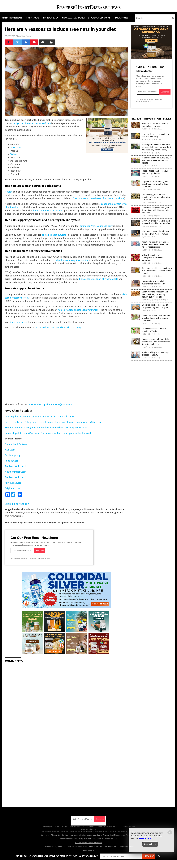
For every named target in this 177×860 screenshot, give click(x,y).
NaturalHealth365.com (16, 444)
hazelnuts (84, 512)
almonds (25, 509)
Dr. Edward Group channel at (50, 404)
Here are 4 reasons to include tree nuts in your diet (155, 124)
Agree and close (150, 844)
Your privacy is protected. (19, 558)
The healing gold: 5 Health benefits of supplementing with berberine (156, 197)
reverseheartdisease (12, 18)
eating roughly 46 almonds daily (96, 226)
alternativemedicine (100, 18)
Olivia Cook (25, 36)
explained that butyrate (54, 235)
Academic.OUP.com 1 (15, 466)
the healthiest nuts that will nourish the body (58, 327)
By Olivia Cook (157, 129)
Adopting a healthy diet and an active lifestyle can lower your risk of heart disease (155, 244)
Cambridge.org (12, 455)
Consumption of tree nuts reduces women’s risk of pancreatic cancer (40, 416)
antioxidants (37, 509)
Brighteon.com (12, 488)
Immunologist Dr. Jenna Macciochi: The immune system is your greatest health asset (48, 433)
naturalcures (121, 18)
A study (8, 191)
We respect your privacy (74, 831)
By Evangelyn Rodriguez (160, 300)
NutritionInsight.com (15, 472)
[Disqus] (66, 699)
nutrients (109, 512)
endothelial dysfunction (36, 512)
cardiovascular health (91, 509)
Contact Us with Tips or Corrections (88, 843)
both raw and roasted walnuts (48, 210)
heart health (97, 512)
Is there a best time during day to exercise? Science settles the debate (156, 160)
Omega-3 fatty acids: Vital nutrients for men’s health (153, 282)
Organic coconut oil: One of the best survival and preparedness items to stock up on (156, 341)
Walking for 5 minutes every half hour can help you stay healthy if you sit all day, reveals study (156, 147)
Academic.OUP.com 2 (15, 477)
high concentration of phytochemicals (98, 279)
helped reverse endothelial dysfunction (78, 310)
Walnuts (14, 154)
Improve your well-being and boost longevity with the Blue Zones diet (155, 184)
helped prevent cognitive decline (71, 260)
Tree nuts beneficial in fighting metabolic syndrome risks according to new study (46, 427)
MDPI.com (10, 449)
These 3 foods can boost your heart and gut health (155, 172)
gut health (73, 512)
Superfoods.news (18, 322)
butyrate (75, 509)
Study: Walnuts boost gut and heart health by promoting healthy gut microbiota (155, 294)
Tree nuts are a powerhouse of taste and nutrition (98, 198)
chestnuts (109, 509)
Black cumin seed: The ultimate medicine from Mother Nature (155, 232)
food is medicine (58, 512)
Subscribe (148, 856)
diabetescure (32, 18)
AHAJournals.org (13, 483)
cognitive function (14, 512)
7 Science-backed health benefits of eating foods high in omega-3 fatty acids (156, 318)
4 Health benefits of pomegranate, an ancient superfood (153, 257)
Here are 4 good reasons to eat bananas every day (155, 135)
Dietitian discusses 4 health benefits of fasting (154, 330)
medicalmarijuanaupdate (74, 18)
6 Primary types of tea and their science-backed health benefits (156, 222)
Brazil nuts (15, 147)
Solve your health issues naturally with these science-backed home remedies (157, 270)
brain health (51, 509)
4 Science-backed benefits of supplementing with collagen (155, 306)
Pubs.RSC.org (11, 460)
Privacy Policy (88, 850)
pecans (119, 512)
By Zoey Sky (156, 153)
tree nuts (9, 516)
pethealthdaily (50, 18)
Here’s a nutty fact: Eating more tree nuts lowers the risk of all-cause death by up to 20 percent (53, 422)
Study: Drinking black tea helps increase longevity (156, 353)
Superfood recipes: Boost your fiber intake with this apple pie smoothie (155, 210)
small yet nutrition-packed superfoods (31, 123)
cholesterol (121, 509)
